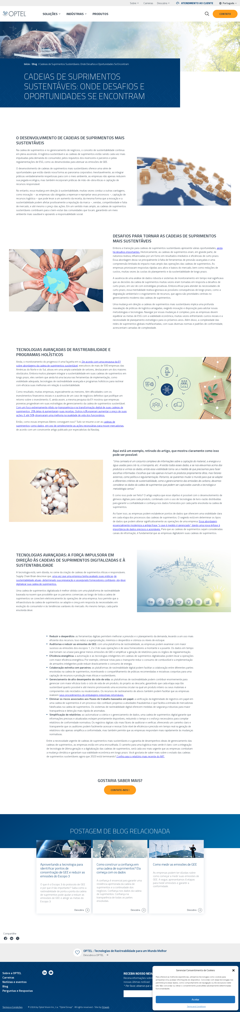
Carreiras (148, 3)
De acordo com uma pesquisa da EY (101, 362)
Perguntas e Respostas (17, 990)
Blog (34, 64)
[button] (233, 970)
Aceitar (195, 999)
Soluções (50, 13)
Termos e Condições (12, 1007)
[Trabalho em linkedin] (11, 939)
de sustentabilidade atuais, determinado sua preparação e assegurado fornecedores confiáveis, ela (68, 578)
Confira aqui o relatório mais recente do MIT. (140, 756)
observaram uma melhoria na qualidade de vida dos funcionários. (70, 415)
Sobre (133, 3)
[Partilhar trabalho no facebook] (5, 939)
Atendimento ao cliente (197, 3)
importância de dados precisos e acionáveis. (136, 529)
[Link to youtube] (51, 973)
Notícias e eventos (14, 982)
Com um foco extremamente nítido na (36, 407)
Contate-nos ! (120, 790)
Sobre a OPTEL (11, 973)
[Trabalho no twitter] (17, 939)
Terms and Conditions (196, 1006)
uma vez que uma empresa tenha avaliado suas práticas (82, 576)
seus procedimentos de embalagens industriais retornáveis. (91, 695)
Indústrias (75, 13)
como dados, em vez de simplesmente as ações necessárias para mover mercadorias (77, 426)
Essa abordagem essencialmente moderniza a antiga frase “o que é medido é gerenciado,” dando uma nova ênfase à (166, 523)
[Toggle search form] (207, 13)
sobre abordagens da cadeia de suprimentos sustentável (47, 365)
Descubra (162, 3)
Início (27, 64)
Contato (225, 14)
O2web (105, 1007)
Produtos (100, 13)
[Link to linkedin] (45, 973)
